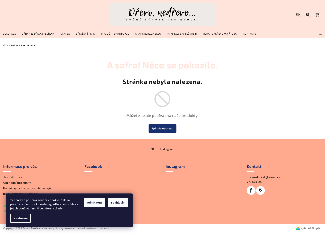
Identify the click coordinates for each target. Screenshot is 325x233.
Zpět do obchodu (162, 128)
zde (60, 208)
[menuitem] (9, 33)
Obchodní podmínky (17, 183)
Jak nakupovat (13, 177)
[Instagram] (260, 190)
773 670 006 (254, 182)
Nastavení (20, 218)
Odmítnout (94, 203)
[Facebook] (251, 190)
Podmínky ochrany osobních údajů (27, 188)
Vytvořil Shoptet (311, 228)
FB (152, 149)
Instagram (167, 149)
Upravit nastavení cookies (92, 228)
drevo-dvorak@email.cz (263, 177)
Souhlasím (118, 203)
